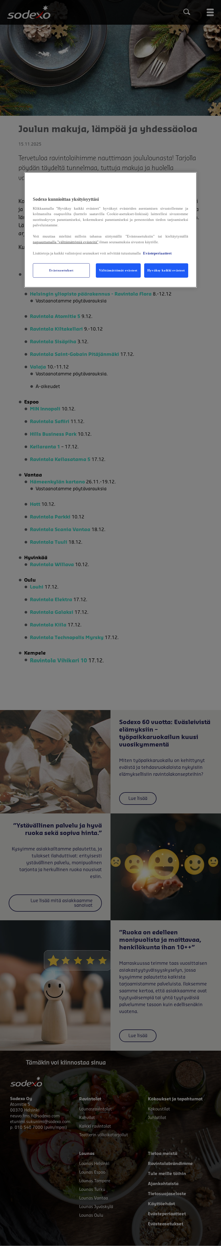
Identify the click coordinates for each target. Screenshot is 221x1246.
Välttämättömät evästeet (118, 270)
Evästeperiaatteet (157, 253)
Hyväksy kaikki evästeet (166, 270)
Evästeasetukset (61, 270)
